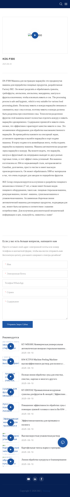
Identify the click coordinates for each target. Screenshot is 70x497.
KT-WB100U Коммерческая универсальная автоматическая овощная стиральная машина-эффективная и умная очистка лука (43, 347)
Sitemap (46, 490)
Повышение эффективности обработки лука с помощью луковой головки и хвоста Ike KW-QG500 (43, 407)
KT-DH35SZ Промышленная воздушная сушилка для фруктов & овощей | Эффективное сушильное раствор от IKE (44, 392)
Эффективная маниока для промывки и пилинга (40, 422)
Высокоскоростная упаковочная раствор (40, 435)
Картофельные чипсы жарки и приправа (40, 447)
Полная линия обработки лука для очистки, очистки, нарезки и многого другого (42, 376)
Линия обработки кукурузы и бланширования (43, 459)
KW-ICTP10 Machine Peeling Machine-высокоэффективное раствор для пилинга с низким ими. (42, 362)
